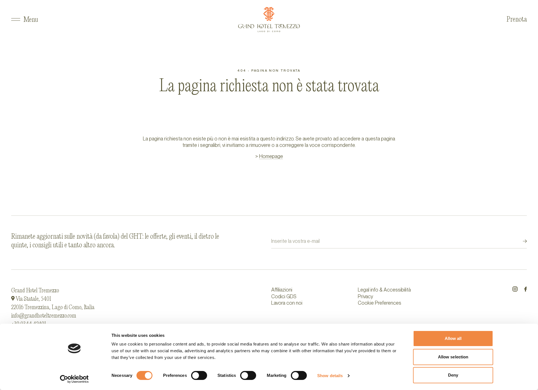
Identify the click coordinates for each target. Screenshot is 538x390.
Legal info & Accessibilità (384, 290)
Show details (330, 375)
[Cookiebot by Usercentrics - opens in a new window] (74, 379)
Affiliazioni (281, 290)
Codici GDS (283, 296)
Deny (453, 375)
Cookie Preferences (379, 303)
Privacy (365, 296)
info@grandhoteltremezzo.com (43, 316)
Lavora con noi (286, 303)
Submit (520, 241)
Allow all (453, 338)
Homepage (271, 156)
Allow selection (453, 356)
